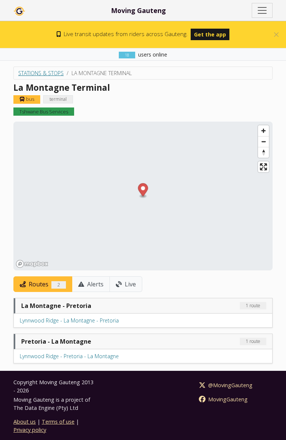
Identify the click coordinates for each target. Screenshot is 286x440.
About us (24, 421)
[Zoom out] (263, 141)
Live (129, 284)
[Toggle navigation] (262, 10)
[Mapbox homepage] (32, 264)
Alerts (95, 284)
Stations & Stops (41, 73)
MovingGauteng (227, 399)
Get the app (210, 34)
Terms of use (58, 421)
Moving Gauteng (138, 10)
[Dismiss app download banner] (276, 34)
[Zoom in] (263, 130)
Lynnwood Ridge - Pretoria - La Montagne (69, 356)
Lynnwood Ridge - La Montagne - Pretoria (69, 320)
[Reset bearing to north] (263, 152)
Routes (43, 284)
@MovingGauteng (229, 385)
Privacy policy (29, 429)
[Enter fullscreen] (263, 166)
